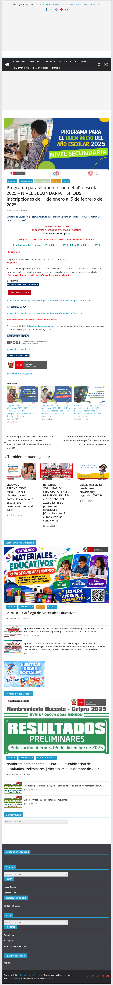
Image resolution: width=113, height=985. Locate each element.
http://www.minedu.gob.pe (19, 373)
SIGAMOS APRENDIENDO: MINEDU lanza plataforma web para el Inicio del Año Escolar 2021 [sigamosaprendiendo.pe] (20, 497)
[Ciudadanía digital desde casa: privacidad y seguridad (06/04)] (93, 465)
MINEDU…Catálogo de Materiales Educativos (41, 612)
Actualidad (19, 61)
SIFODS (65, 181)
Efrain (25, 210)
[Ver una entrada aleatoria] (106, 64)
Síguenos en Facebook (17, 851)
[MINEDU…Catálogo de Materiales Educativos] (56, 575)
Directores (35, 61)
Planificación (40, 68)
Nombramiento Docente (46, 758)
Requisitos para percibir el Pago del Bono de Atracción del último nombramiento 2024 (64, 785)
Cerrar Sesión (10, 892)
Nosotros (8, 940)
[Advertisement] (56, 31)
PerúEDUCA (52, 607)
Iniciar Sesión (10, 887)
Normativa (65, 61)
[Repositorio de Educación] (7, 64)
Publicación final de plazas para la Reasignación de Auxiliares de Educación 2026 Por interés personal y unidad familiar (73, 3)
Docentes (50, 61)
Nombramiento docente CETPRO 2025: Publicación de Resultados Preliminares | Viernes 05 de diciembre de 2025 (52, 766)
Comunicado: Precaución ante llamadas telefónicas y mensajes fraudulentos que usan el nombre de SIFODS (84, 440)
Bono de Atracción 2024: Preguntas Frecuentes (45, 799)
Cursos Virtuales (42, 181)
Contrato (80, 61)
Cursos (56, 68)
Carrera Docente (26, 607)
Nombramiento (21, 68)
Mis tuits (7, 962)
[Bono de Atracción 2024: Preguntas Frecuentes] (13, 802)
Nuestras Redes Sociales (15, 946)
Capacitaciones (26, 181)
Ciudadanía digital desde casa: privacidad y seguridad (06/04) (91, 490)
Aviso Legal (9, 935)
